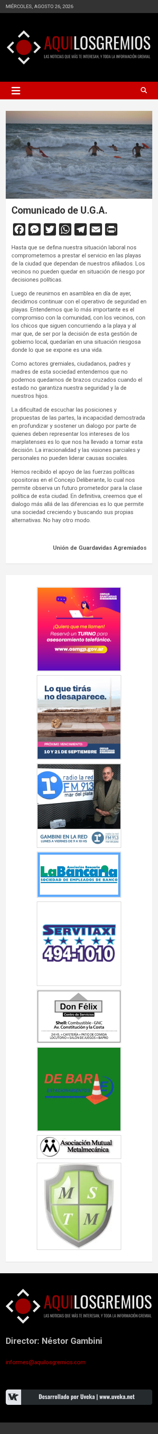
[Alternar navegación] (16, 90)
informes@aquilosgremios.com (46, 1362)
